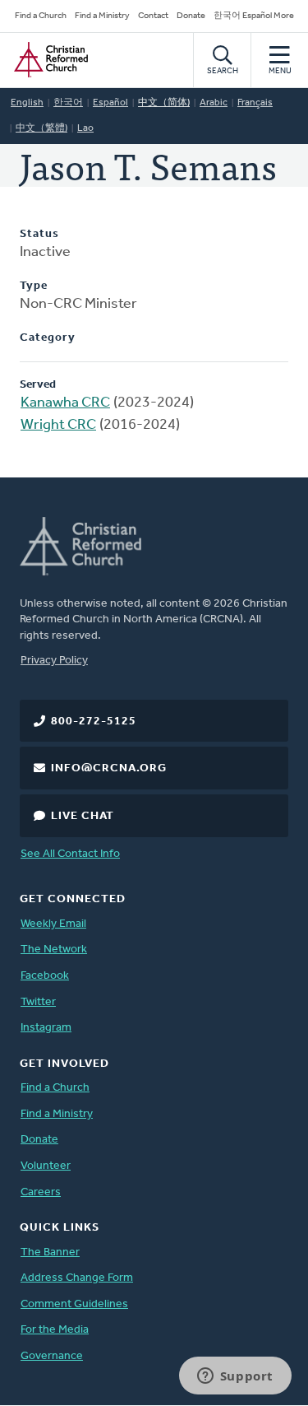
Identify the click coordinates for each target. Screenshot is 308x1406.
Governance (52, 1356)
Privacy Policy (54, 660)
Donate (191, 16)
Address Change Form (77, 1278)
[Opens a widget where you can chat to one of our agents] (235, 1377)
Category (48, 338)
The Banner (50, 1252)
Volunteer (46, 1166)
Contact (153, 16)
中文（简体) (164, 103)
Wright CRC (58, 425)
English (27, 103)
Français (255, 103)
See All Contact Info (70, 854)
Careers (41, 1192)
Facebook (45, 976)
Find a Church (41, 16)
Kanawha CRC (65, 403)
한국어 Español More (254, 16)
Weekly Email (53, 924)
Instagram (46, 1028)
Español (110, 103)
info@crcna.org (109, 768)
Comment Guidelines (74, 1304)
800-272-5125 (93, 721)
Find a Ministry (102, 16)
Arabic (214, 103)
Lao (85, 128)
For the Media (55, 1330)
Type (34, 286)
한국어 (68, 103)
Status (39, 234)
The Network (54, 949)
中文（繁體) (41, 128)
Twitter (38, 1002)
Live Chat (82, 816)
